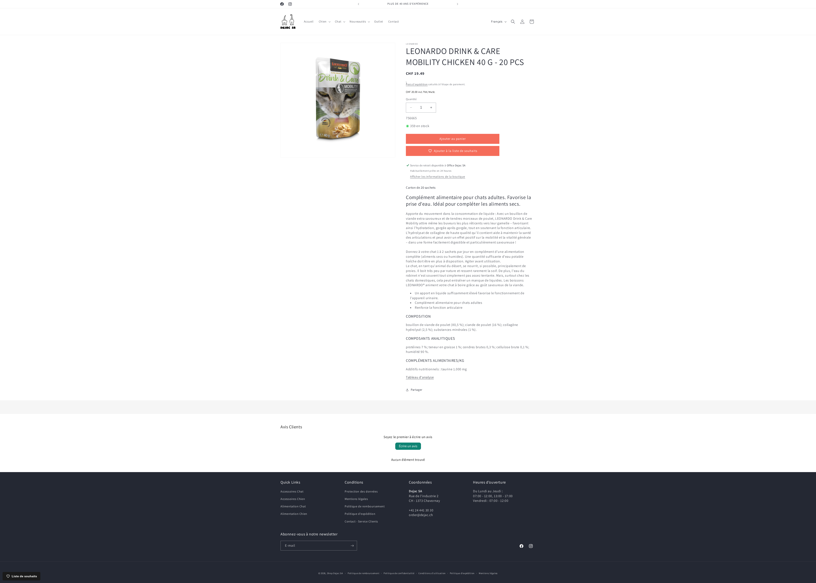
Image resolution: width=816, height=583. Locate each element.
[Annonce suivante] (457, 4)
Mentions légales (356, 499)
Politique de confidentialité (399, 573)
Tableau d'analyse (420, 377)
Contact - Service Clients (361, 521)
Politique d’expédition (462, 573)
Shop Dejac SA (335, 573)
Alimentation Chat (293, 506)
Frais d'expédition (417, 84)
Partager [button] (416, 390)
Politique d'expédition (360, 514)
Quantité (411, 99)
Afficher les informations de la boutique (437, 176)
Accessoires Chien (292, 499)
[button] (324, 21)
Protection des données (361, 491)
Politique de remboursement (365, 506)
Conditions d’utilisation (432, 573)
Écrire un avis (408, 446)
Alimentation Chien (293, 514)
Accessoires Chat (292, 491)
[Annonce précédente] (358, 4)
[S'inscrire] (352, 546)
